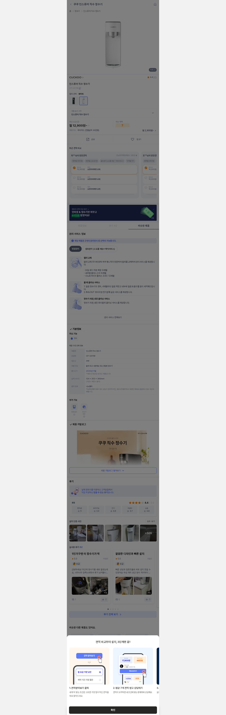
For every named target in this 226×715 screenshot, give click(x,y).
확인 (113, 710)
